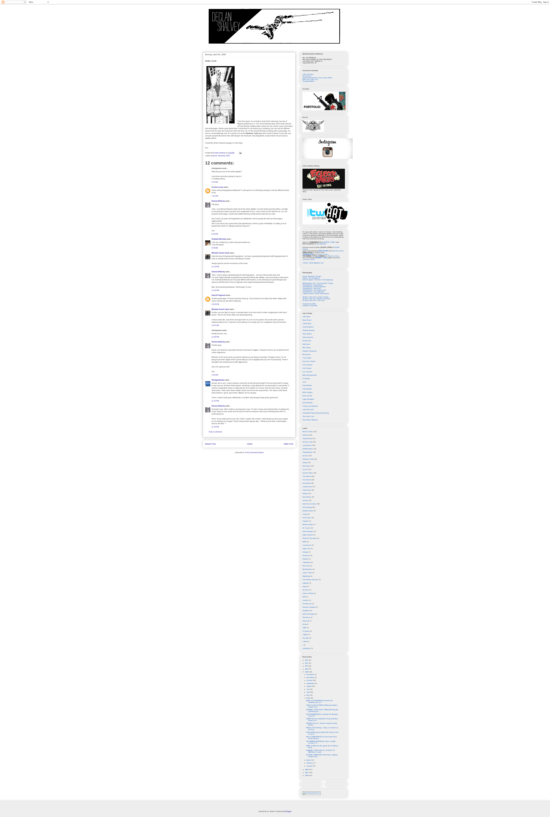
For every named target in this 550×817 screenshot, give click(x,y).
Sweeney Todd (224, 156)
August (309, 686)
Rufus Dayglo (307, 392)
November (311, 677)
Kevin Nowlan (307, 402)
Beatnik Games (307, 511)
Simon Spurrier (307, 337)
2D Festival (306, 76)
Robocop (305, 621)
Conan (304, 514)
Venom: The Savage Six (311, 278)
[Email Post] (240, 153)
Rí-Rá (304, 624)
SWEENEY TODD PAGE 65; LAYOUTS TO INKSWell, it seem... (320, 751)
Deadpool (306, 610)
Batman (305, 493)
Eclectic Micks (307, 473)
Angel (304, 586)
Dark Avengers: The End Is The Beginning (317, 280)
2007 (307, 772)
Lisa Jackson (307, 372)
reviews (305, 500)
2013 (307, 660)
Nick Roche (306, 354)
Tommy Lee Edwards (310, 406)
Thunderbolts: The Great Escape (314, 290)
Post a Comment (215, 432)
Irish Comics (307, 517)
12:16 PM (215, 267)
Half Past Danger (308, 614)
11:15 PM (215, 401)
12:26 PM (215, 290)
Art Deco (305, 590)
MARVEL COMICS (330, 242)
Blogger (288, 811)
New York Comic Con (310, 79)
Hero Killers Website (310, 420)
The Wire (305, 638)
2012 (307, 663)
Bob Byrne (306, 344)
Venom (305, 462)
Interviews (306, 466)
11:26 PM (215, 427)
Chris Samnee (307, 365)
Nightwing (306, 576)
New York (306, 566)
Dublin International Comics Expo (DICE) (317, 78)
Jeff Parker (306, 316)
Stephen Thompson (309, 351)
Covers (305, 469)
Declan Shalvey (218, 201)
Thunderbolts (307, 452)
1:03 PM (215, 375)
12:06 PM (215, 337)
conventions (307, 445)
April (309, 698)
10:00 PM (215, 304)
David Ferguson (218, 295)
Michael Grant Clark (220, 253)
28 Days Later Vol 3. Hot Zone (313, 300)
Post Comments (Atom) (254, 453)
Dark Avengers (307, 531)
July (308, 689)
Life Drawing (307, 507)
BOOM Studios (307, 449)
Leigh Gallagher (308, 399)
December (310, 674)
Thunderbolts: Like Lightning (313, 292)
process (214, 156)
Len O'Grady (306, 368)
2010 (307, 669)
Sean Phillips (307, 385)
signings (305, 583)
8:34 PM (215, 234)
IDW (304, 597)
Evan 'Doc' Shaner (308, 361)
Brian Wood (306, 320)
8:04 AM (215, 248)
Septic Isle (306, 548)
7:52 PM (215, 196)
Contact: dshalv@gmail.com (313, 263)
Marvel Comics (307, 431)
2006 (307, 775)
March (309, 760)
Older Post (288, 444)
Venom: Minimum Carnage (311, 276)
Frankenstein (307, 438)
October (310, 680)
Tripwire (305, 521)
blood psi (306, 555)
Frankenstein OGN (308, 304)
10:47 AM (215, 325)
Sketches (305, 435)
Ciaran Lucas (217, 187)
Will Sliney (306, 347)
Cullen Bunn (306, 323)
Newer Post (210, 444)
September (311, 683)
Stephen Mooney (219, 239)
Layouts (305, 600)
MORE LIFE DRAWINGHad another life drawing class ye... (319, 701)
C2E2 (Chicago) (308, 74)
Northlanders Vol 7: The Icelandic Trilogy (317, 283)
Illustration (306, 483)
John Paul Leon (308, 409)
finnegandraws (218, 380)
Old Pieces (306, 617)
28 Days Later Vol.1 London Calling (315, 297)
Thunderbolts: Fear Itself (311, 288)
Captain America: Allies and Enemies (315, 293)
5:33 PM (215, 182)
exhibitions (306, 648)
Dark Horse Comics (309, 504)
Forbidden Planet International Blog (315, 413)
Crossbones (306, 545)
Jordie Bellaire (307, 327)
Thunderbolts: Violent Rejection (314, 286)
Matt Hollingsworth (309, 375)
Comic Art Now (307, 593)
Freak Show (306, 490)
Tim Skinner (306, 476)
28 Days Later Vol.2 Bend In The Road (316, 299)
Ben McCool (306, 341)
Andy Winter (307, 334)
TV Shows (306, 631)
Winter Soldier (307, 524)
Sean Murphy (307, 389)
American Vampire (309, 607)
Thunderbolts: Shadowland (312, 285)
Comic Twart (307, 573)
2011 (306, 666)
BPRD (304, 542)
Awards (305, 559)
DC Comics (306, 528)
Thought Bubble (308, 81)
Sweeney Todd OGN (309, 305)
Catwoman (306, 562)
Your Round (306, 480)
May (308, 695)
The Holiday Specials (310, 579)
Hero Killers (306, 497)
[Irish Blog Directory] (311, 793)
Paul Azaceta (307, 396)
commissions (307, 487)
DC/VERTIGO (321, 244)
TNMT (304, 628)
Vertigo (305, 552)
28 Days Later (307, 442)
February (310, 763)
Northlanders (307, 569)
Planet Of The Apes (309, 538)
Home (249, 444)
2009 (307, 672)
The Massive (307, 604)
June (308, 692)
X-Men (304, 641)
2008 (307, 769)
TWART (305, 634)
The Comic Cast (308, 416)
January (310, 766)
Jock (304, 382)
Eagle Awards (307, 535)
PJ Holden (306, 378)
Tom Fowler (306, 358)
